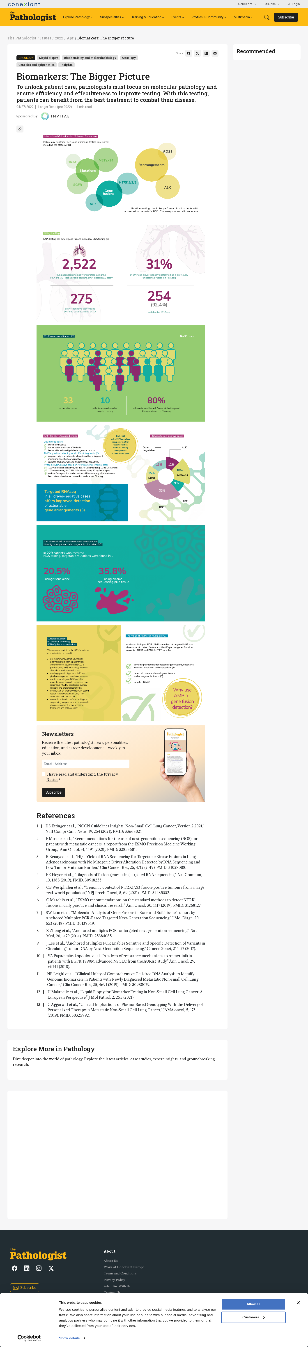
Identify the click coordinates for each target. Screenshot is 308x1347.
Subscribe (54, 792)
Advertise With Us (117, 1286)
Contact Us (112, 1292)
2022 (59, 38)
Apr (70, 38)
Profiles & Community (207, 17)
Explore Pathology (76, 17)
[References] (19, 129)
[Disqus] (117, 1154)
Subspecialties (110, 17)
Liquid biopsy (48, 57)
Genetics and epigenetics (36, 64)
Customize (250, 1317)
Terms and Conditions (120, 1273)
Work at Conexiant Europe (124, 1267)
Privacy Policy (114, 1280)
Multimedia (242, 17)
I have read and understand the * (82, 777)
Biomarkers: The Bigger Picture (105, 38)
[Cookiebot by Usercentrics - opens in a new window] (29, 1338)
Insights (66, 64)
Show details (69, 1338)
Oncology (25, 57)
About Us (111, 1261)
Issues (45, 38)
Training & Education (146, 17)
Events (176, 17)
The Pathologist (21, 38)
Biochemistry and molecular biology (90, 57)
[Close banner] (298, 1303)
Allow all (253, 1304)
